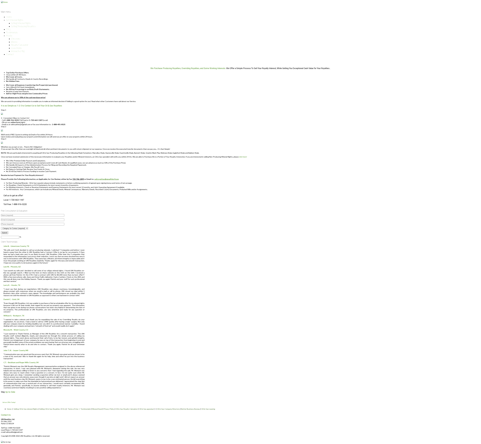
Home (9, 16)
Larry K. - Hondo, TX (12, 285)
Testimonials (12, 32)
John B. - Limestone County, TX (16, 246)
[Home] (4, 2)
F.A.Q (64, 409)
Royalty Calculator (19, 44)
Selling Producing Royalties (23, 26)
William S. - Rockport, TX (14, 316)
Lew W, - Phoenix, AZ (12, 267)
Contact (10, 54)
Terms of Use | (74, 409)
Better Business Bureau (190, 409)
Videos (14, 41)
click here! (243, 157)
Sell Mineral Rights (14, 20)
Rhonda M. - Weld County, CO (16, 330)
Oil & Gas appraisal (146, 409)
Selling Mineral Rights (21, 23)
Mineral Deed (97, 409)
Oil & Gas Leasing (208, 409)
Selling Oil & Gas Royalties (49, 409)
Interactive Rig (17, 51)
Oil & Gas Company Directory (168, 409)
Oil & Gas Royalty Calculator (127, 409)
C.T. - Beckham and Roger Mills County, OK (21, 362)
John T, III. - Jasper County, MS (16, 350)
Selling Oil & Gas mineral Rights (26, 409)
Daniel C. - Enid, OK (12, 299)
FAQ (8, 29)
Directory (15, 38)
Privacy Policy (109, 409)
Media (9, 35)
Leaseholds (16, 48)
